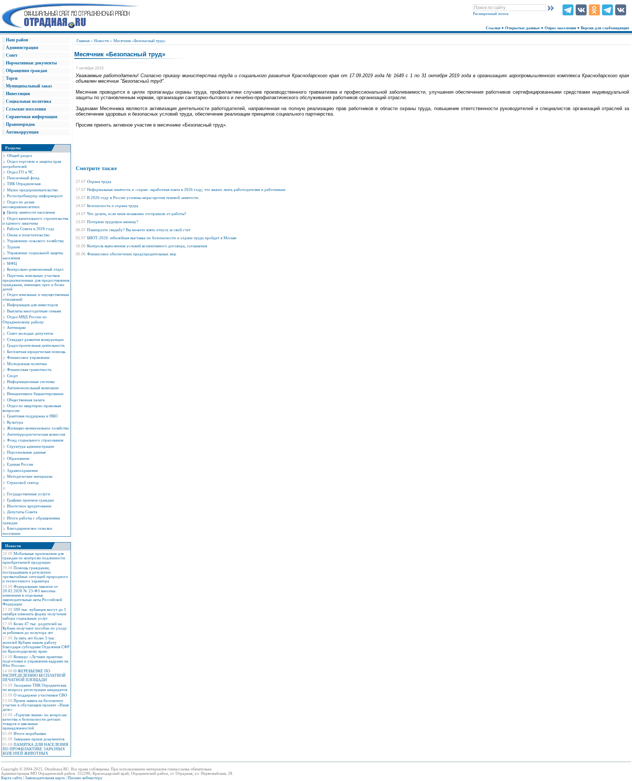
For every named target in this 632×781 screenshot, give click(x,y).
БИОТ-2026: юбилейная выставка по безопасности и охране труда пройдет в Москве (162, 238)
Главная (83, 40)
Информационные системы (30, 381)
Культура (15, 422)
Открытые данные (523, 28)
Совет (12, 55)
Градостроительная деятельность (36, 345)
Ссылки (493, 28)
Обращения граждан (26, 70)
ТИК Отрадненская (24, 183)
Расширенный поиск (490, 13)
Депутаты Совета (22, 512)
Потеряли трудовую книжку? (112, 221)
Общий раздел (19, 155)
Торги (12, 78)
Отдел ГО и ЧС (20, 172)
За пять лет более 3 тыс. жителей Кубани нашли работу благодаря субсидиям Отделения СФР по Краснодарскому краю (36, 644)
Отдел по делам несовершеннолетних (21, 204)
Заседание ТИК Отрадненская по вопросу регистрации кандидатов (35, 687)
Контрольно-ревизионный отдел (35, 269)
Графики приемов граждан (30, 500)
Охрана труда (99, 181)
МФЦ (12, 263)
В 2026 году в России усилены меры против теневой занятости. (143, 197)
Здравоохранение (22, 470)
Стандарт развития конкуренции (35, 339)
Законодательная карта (45, 778)
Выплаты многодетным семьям (34, 311)
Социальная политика (28, 101)
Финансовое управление (28, 357)
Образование (18, 458)
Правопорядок (20, 124)
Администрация (22, 47)
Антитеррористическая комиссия (36, 434)
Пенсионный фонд (23, 178)
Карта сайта (11, 778)
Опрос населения (561, 28)
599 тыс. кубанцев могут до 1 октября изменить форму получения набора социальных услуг (34, 613)
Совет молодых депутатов (30, 333)
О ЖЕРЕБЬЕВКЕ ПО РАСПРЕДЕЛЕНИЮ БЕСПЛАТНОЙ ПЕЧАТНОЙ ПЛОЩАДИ (34, 675)
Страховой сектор (23, 482)
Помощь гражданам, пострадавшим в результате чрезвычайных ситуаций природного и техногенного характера (35, 574)
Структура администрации (30, 446)
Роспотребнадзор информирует (35, 196)
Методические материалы (29, 476)
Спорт (12, 375)
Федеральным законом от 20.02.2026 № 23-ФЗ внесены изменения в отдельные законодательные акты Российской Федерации (32, 595)
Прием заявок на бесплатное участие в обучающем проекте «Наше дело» (36, 704)
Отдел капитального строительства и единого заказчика (35, 220)
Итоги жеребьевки (30, 733)
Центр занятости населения (31, 212)
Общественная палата (26, 400)
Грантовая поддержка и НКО (32, 416)
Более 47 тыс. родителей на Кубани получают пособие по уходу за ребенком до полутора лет (35, 628)
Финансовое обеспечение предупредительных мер (131, 254)
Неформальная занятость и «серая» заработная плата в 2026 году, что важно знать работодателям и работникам (186, 189)
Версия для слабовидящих (606, 28)
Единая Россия (20, 464)
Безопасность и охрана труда (112, 205)
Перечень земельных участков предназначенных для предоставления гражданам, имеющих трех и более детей (36, 282)
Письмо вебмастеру (85, 778)
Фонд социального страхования (35, 440)
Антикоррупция (22, 132)
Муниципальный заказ (29, 86)
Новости (101, 40)
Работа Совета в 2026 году (30, 228)
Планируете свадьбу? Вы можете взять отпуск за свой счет (139, 230)
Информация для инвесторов (32, 305)
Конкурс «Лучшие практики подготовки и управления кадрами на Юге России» (35, 661)
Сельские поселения (26, 109)
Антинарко (16, 327)
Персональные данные (26, 452)
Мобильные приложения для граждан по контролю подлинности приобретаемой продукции (34, 557)
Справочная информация (31, 116)
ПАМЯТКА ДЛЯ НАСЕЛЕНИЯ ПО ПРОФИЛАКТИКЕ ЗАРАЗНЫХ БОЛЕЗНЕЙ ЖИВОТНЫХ (35, 748)
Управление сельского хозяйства (35, 241)
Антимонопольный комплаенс (33, 388)
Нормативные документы (31, 62)
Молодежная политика (27, 363)
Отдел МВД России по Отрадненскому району (25, 319)
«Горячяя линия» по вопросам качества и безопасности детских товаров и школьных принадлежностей (35, 721)
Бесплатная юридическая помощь (36, 351)
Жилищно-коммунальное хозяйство (38, 428)
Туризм (13, 247)
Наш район (17, 39)
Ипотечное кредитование (29, 506)
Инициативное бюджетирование (35, 393)
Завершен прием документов (39, 739)
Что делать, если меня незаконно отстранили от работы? (136, 213)
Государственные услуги (28, 494)
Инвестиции (18, 93)
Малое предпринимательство (32, 190)
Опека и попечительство (28, 235)
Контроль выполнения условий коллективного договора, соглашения (147, 246)
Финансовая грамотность (29, 369)
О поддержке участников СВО (40, 695)
